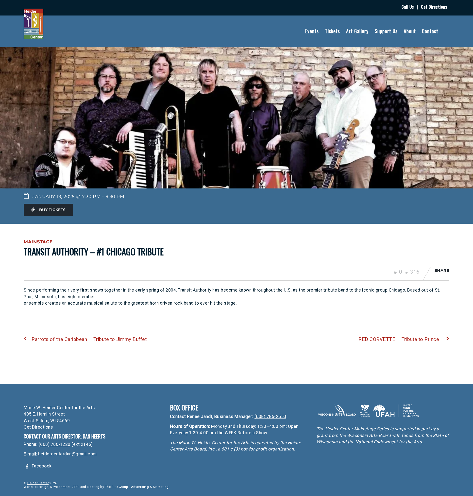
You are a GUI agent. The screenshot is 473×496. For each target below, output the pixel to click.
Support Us (386, 31)
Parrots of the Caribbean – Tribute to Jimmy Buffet (89, 339)
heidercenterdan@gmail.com (67, 453)
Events (312, 31)
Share (442, 270)
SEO (75, 487)
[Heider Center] (33, 36)
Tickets (332, 31)
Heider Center (38, 483)
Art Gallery (357, 31)
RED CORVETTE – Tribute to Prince (398, 339)
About (410, 31)
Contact (430, 31)
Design (42, 487)
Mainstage (38, 241)
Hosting (93, 487)
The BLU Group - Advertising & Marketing (137, 487)
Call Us (408, 6)
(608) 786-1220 (54, 444)
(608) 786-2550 (270, 416)
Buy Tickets (52, 210)
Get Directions (434, 6)
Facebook (41, 466)
